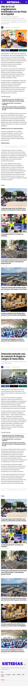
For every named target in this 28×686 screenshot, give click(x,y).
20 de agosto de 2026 (5, 316)
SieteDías (7, 27)
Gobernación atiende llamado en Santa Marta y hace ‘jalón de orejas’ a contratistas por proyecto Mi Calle (14, 108)
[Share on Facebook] (5, 50)
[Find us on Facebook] (1, 682)
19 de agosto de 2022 (16, 27)
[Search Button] (26, 2)
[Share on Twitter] (14, 50)
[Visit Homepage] (14, 2)
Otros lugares (8, 674)
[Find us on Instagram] (3, 682)
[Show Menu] (1, 2)
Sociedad (18, 674)
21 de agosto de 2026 (5, 211)
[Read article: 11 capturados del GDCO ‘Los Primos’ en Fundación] (14, 223)
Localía (4, 205)
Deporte (13, 674)
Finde (23, 674)
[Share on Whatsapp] (23, 50)
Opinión (2, 676)
